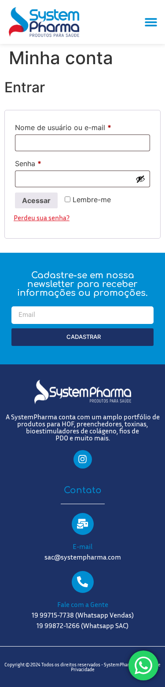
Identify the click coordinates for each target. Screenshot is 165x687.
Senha (47, 162)
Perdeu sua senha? (42, 217)
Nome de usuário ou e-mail (82, 126)
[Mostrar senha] (140, 179)
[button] (151, 22)
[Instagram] (82, 459)
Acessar (36, 200)
